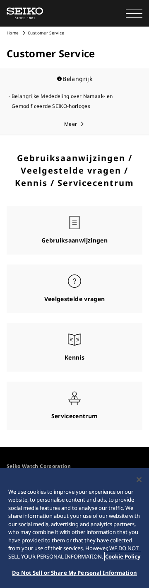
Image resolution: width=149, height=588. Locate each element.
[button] (134, 13)
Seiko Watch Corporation (39, 466)
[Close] (139, 479)
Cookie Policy (122, 556)
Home (13, 33)
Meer (70, 123)
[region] (74, 528)
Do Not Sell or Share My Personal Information (74, 572)
